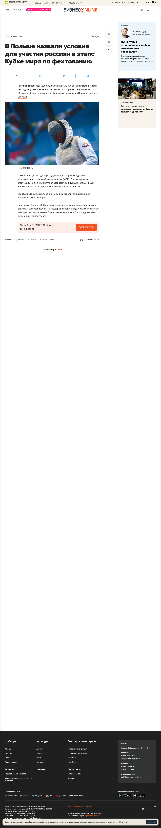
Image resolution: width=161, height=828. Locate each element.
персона (124, 25)
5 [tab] (139, 124)
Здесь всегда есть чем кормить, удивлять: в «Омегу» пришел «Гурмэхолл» (137, 109)
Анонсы (39, 749)
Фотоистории (42, 762)
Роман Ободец (139, 32)
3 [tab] (136, 124)
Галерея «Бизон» (75, 774)
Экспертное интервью (82, 741)
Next (153, 68)
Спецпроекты (74, 769)
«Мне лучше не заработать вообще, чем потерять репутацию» (136, 46)
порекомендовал (54, 205)
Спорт (12, 741)
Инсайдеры (72, 762)
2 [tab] (135, 124)
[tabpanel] (137, 45)
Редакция (9, 769)
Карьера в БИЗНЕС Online (15, 774)
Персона (8, 753)
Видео (39, 753)
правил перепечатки (92, 816)
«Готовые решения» (141, 34)
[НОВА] (38, 11)
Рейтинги (72, 758)
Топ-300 (71, 778)
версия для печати (91, 240)
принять (151, 822)
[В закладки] (109, 42)
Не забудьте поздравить (78, 753)
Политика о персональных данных (80, 807)
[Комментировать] (109, 34)
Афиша (8, 749)
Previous (121, 68)
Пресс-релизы (11, 762)
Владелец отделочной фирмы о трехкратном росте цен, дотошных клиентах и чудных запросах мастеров (137, 58)
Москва (131, 3)
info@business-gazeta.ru (130, 758)
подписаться (86, 227)
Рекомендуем (127, 102)
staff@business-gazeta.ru (131, 777)
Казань (8, 10)
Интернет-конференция (77, 749)
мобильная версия (77, 796)
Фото (38, 758)
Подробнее (123, 822)
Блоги (7, 758)
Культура (42, 741)
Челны (115, 3)
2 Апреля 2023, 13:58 (13, 37)
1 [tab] (134, 124)
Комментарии (52, 249)
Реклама (40, 769)
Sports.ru (22, 96)
